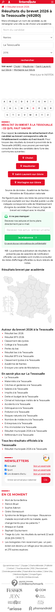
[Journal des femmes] (15, 590)
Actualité (11, 466)
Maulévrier (28, 66)
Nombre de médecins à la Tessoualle (24, 419)
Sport (10, 470)
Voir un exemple (42, 466)
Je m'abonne (25, 237)
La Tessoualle (12, 377)
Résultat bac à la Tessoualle (19, 352)
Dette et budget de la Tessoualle (21, 396)
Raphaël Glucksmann (16, 530)
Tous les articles (22, 568)
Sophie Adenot (12, 507)
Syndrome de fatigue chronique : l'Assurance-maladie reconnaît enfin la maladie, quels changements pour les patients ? (28, 519)
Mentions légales (21, 574)
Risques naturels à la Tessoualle (21, 415)
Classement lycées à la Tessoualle (22, 360)
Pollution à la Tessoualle (17, 412)
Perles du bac (12, 348)
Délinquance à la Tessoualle (19, 408)
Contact (11, 568)
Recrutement (42, 568)
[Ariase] (15, 608)
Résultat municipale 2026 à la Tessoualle (26, 431)
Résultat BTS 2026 (14, 337)
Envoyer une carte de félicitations (22, 367)
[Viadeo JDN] (40, 602)
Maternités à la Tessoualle (18, 381)
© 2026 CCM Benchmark (27, 577)
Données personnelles (12, 571)
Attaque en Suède (14, 526)
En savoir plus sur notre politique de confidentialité (25, 243)
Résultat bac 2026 (14, 333)
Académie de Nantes (15, 364)
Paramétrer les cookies (32, 571)
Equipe (25, 566)
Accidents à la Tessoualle (17, 404)
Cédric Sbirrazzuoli (14, 511)
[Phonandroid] (40, 608)
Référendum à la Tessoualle (19, 435)
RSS (32, 568)
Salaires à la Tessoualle (16, 389)
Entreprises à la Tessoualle (18, 423)
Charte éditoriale (36, 566)
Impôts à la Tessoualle (16, 392)
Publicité (48, 566)
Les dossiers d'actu (16, 474)
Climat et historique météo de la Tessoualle (27, 400)
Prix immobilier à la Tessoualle (21, 427)
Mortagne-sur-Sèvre (24, 70)
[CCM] (40, 590)
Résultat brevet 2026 (18, 6)
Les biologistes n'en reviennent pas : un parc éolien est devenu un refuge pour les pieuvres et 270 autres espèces (29, 546)
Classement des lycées (17, 341)
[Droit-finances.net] (40, 596)
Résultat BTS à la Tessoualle (19, 356)
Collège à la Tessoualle (16, 344)
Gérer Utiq (48, 571)
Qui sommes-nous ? (11, 566)
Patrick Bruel (11, 504)
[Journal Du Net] (15, 596)
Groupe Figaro (35, 574)
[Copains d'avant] (15, 602)
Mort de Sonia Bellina (16, 500)
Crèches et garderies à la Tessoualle (23, 385)
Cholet (17, 66)
